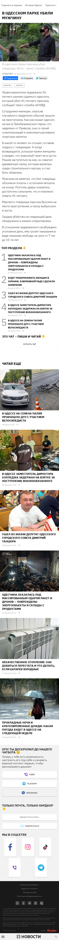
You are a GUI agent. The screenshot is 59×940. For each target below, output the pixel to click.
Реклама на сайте (30, 892)
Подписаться (32, 826)
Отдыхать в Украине (11, 5)
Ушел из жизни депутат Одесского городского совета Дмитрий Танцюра (29, 537)
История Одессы (33, 5)
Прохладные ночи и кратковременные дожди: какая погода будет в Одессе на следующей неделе (27, 728)
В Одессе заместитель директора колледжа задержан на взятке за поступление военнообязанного (30, 309)
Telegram (32, 783)
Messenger (31, 793)
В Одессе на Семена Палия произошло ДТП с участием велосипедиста (26, 324)
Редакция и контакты (29, 889)
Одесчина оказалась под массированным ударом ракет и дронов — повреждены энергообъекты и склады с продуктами (29, 262)
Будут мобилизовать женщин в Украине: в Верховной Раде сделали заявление (31, 281)
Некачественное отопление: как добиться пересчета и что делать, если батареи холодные (28, 665)
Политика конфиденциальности (29, 896)
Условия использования (29, 885)
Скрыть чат (29, 344)
